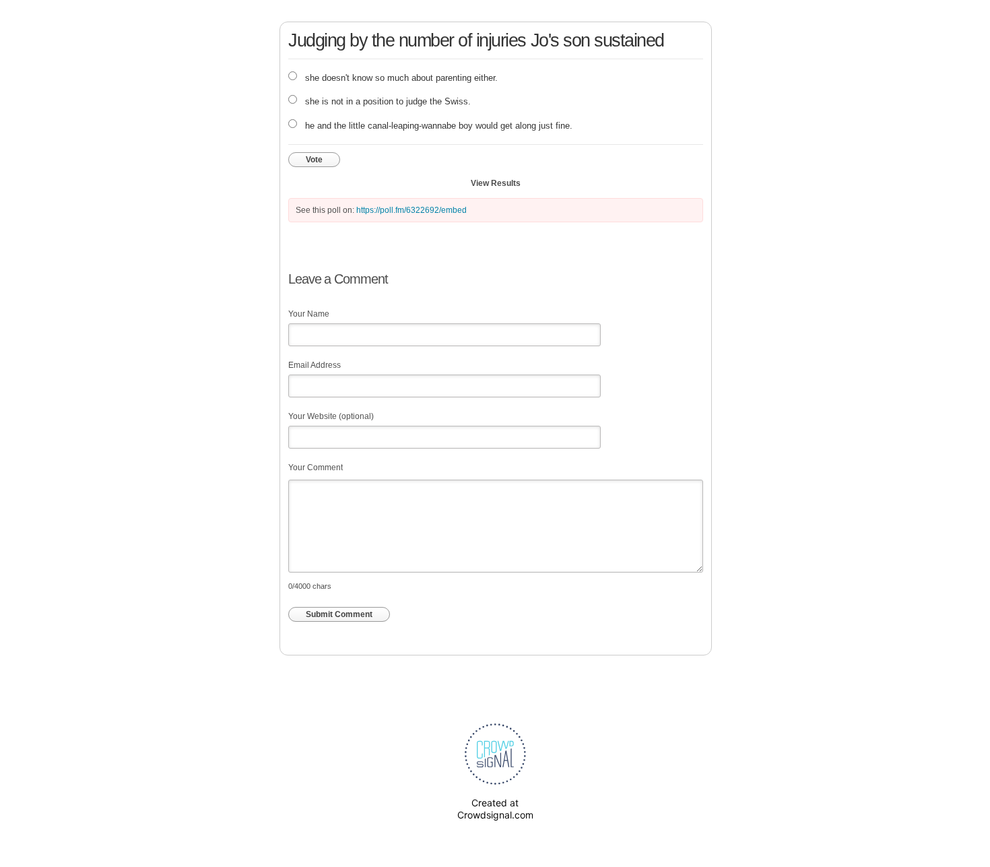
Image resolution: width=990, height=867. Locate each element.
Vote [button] (314, 159)
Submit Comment (339, 614)
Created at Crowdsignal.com (495, 809)
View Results (496, 183)
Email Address (314, 365)
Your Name (308, 314)
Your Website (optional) (331, 416)
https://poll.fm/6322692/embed (411, 210)
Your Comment (315, 467)
